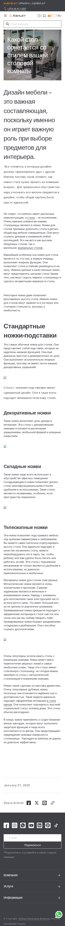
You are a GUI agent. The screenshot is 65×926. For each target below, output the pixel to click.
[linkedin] (39, 825)
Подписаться (32, 845)
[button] (5, 15)
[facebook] (29, 803)
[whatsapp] (23, 825)
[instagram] (14, 825)
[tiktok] (56, 825)
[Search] (8, 24)
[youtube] (31, 825)
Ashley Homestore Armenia (34, 918)
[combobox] (32, 24)
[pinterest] (45, 803)
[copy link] (53, 803)
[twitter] (37, 803)
